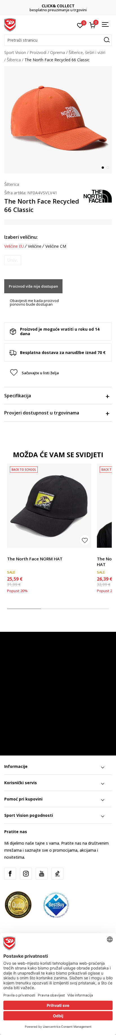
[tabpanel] (58, 119)
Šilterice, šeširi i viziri (87, 52)
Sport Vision (15, 52)
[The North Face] (98, 196)
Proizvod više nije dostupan (33, 286)
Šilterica (14, 59)
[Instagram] (26, 873)
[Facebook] (10, 873)
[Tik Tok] (57, 873)
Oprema (57, 52)
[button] (58, 40)
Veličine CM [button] (55, 246)
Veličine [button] (34, 246)
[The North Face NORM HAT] (49, 506)
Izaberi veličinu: (21, 237)
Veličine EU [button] (14, 246)
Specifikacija (17, 396)
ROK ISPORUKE (61, 6)
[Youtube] (41, 873)
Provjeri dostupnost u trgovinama (41, 413)
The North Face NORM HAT (35, 559)
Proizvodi (38, 52)
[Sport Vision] (10, 24)
